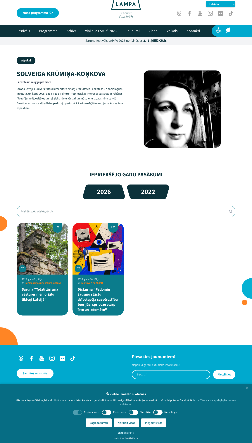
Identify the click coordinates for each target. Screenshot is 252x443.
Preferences (119, 412)
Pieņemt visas (153, 423)
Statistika (145, 412)
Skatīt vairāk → (126, 433)
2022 (148, 191)
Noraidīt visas (126, 423)
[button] (247, 387)
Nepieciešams (91, 412)
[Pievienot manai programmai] (22, 268)
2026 (104, 191)
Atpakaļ (26, 60)
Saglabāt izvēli (99, 423)
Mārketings (170, 412)
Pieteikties (224, 375)
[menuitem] (23, 31)
